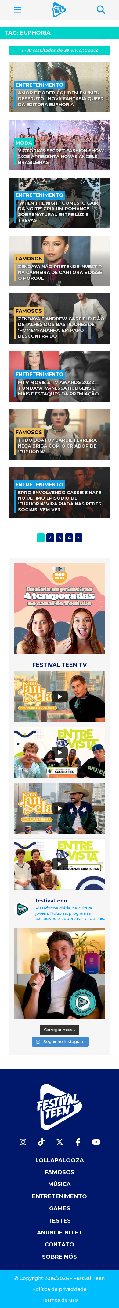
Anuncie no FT (59, 1232)
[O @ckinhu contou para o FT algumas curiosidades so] (59, 973)
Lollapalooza (59, 1160)
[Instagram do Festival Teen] (22, 1142)
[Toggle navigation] (17, 10)
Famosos (59, 1172)
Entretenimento (59, 1196)
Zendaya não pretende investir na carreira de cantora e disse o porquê (60, 272)
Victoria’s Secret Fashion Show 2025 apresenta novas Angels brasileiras (61, 156)
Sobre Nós (59, 1256)
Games (59, 1208)
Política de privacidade (59, 1289)
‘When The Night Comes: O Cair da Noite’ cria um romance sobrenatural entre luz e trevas (58, 211)
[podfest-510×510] (59, 608)
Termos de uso (59, 1300)
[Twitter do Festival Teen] (59, 1142)
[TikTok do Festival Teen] (41, 1142)
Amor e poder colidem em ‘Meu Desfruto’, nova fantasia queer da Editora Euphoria (61, 98)
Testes (59, 1220)
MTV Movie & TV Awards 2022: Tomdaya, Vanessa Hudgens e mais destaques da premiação (58, 388)
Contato (59, 1244)
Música (59, 1184)
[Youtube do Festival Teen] (96, 1142)
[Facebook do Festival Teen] (77, 1142)
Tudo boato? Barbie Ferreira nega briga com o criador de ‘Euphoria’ (57, 445)
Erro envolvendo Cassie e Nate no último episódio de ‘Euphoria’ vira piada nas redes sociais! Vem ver (59, 501)
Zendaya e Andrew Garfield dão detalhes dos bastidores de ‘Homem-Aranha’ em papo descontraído (61, 327)
